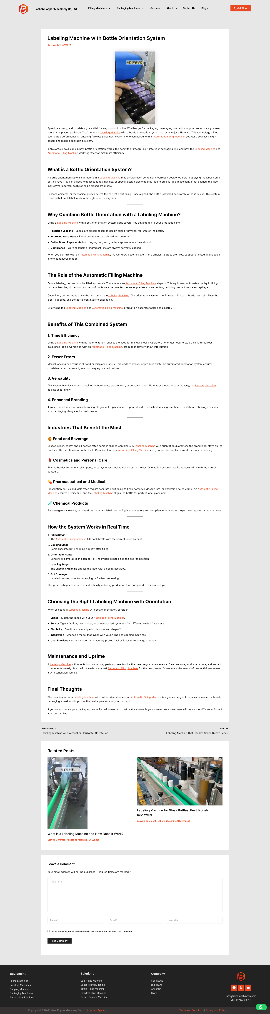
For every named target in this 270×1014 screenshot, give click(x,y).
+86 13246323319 (241, 1000)
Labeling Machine (110, 132)
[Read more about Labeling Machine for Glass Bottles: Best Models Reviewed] (180, 781)
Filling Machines (97, 8)
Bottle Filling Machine (92, 988)
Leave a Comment (57, 839)
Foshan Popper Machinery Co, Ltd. (56, 9)
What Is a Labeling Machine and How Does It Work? (85, 834)
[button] (261, 1007)
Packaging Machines (21, 993)
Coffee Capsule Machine (94, 997)
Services (155, 8)
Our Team (156, 984)
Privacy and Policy (215, 1010)
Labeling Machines (20, 985)
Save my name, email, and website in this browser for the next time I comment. (92, 931)
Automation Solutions (22, 997)
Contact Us (189, 8)
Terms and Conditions (191, 1010)
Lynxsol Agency (98, 1010)
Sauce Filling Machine (92, 984)
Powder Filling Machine (93, 993)
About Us (171, 8)
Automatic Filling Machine (169, 136)
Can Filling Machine (91, 980)
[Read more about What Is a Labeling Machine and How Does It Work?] (68, 792)
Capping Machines (20, 989)
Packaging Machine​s (128, 8)
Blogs (204, 8)
